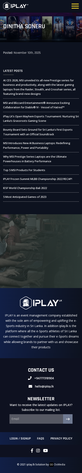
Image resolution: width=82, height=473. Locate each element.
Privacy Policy (61, 438)
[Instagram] (38, 451)
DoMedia (59, 464)
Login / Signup (20, 438)
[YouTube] (45, 451)
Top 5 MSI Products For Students (24, 170)
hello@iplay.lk (44, 386)
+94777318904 (44, 378)
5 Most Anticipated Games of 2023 (24, 197)
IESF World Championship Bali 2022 (25, 188)
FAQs (40, 438)
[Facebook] (32, 451)
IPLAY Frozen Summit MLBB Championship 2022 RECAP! (37, 179)
